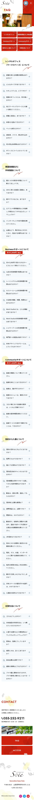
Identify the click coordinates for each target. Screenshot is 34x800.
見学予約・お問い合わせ (18, 730)
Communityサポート (24, 41)
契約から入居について (9, 48)
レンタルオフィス (9, 34)
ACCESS (17, 750)
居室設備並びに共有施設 (25, 34)
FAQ (17, 740)
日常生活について (25, 48)
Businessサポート (9, 41)
